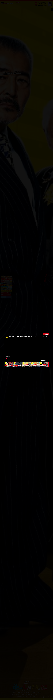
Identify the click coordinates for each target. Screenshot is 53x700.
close (46, 334)
